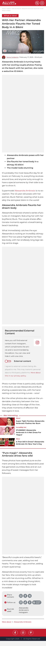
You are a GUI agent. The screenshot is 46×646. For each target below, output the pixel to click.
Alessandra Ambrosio (25, 191)
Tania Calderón (12, 57)
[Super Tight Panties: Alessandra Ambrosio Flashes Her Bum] (7, 422)
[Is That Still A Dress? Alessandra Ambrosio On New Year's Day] (7, 442)
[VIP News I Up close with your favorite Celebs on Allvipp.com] (18, 3)
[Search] (37, 3)
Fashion (9, 8)
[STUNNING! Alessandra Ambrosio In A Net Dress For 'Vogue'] (7, 432)
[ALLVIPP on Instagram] (23, 633)
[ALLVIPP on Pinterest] (31, 633)
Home (3, 8)
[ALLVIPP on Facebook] (15, 633)
